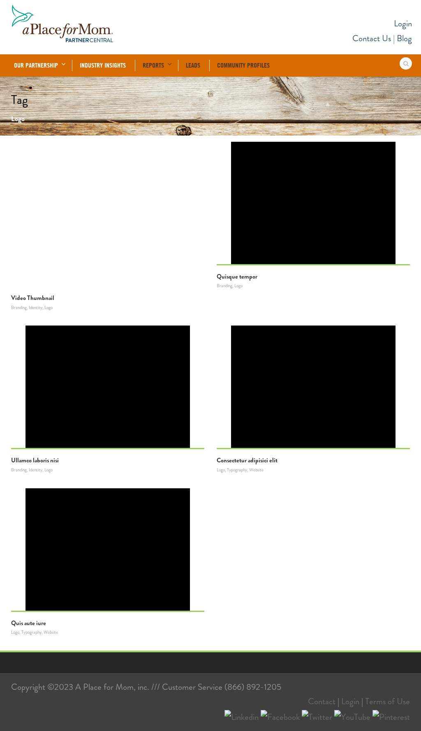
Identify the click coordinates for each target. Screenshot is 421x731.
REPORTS (153, 65)
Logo (48, 307)
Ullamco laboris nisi (35, 460)
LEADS (193, 65)
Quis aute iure (28, 623)
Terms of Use (387, 701)
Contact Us (371, 38)
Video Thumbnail (32, 297)
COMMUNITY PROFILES (243, 65)
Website (256, 469)
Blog (404, 38)
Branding (19, 307)
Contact (321, 701)
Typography (237, 469)
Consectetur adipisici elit (247, 460)
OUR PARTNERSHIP (36, 65)
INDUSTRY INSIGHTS (103, 65)
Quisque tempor (237, 276)
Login (403, 23)
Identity (35, 307)
